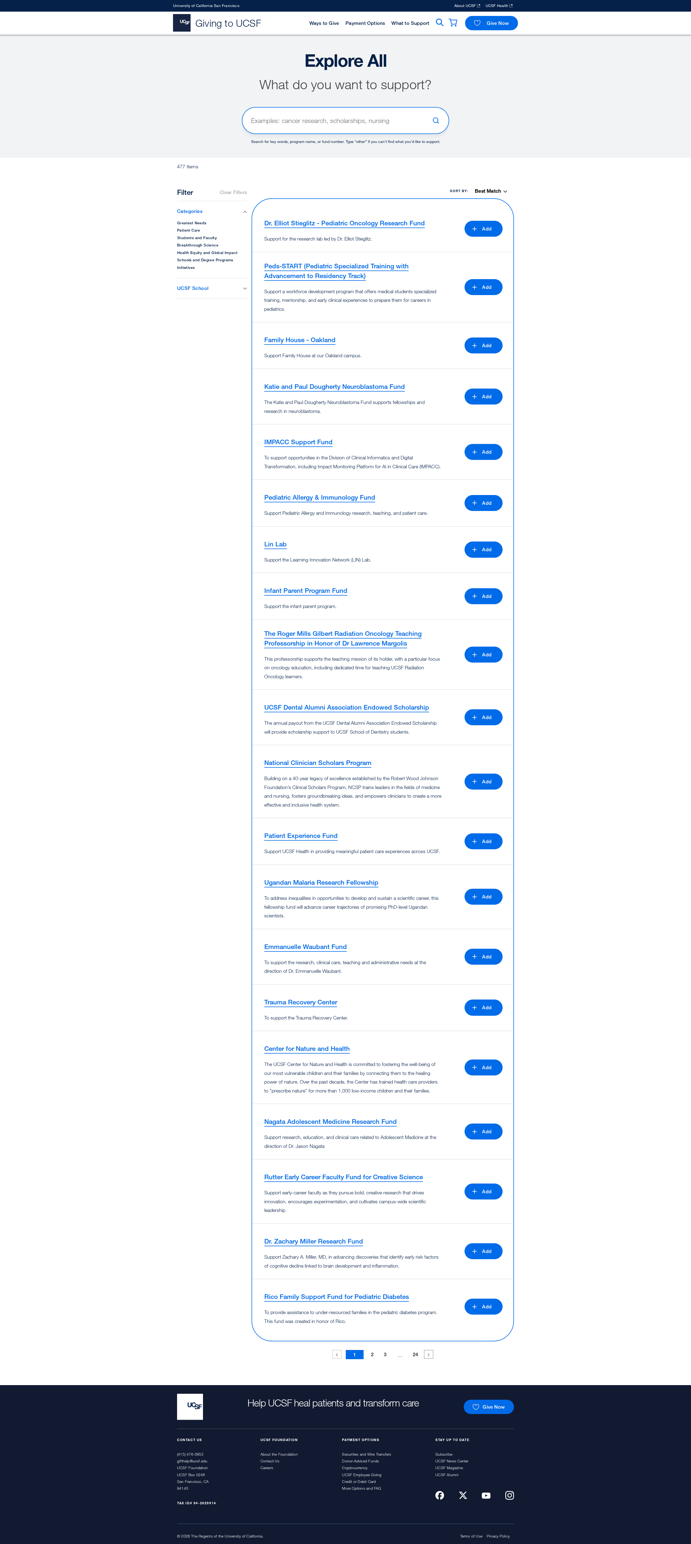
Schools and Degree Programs (205, 260)
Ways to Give (324, 23)
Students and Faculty (197, 237)
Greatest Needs (191, 222)
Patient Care (188, 230)
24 (415, 1354)
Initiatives (186, 267)
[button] (212, 211)
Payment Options (365, 23)
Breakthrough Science (197, 245)
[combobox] (339, 120)
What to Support (410, 23)
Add (487, 229)
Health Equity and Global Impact (207, 252)
